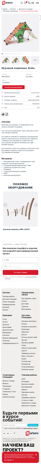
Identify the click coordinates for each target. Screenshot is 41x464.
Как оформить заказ (29, 298)
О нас (5, 319)
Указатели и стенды (29, 403)
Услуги (5, 322)
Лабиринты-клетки (28, 353)
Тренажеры (7, 386)
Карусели (25, 332)
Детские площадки (10, 299)
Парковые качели (28, 392)
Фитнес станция (8, 381)
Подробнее (31, 457)
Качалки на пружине (29, 326)
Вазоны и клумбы (28, 384)
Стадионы (6, 389)
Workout (6, 383)
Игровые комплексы (29, 321)
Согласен (8, 460)
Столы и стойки (27, 400)
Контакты (6, 335)
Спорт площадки (9, 302)
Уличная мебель (9, 296)
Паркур (5, 394)
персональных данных (30, 428)
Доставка (25, 304)
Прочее (24, 340)
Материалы (7, 332)
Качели (24, 324)
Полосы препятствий (29, 337)
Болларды (25, 381)
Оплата (24, 301)
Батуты (24, 334)
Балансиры (26, 329)
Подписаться (33, 425)
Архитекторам (8, 330)
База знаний (7, 327)
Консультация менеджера (13, 87)
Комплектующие (28, 369)
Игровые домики (28, 343)
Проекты (6, 324)
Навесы (24, 389)
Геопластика (26, 361)
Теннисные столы (9, 391)
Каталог (5, 310)
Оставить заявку (20, 272)
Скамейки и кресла (28, 397)
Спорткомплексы (28, 367)
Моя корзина (26, 309)
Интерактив (26, 364)
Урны (23, 379)
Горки (24, 345)
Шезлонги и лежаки (29, 405)
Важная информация (10, 338)
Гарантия (25, 306)
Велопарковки (27, 387)
